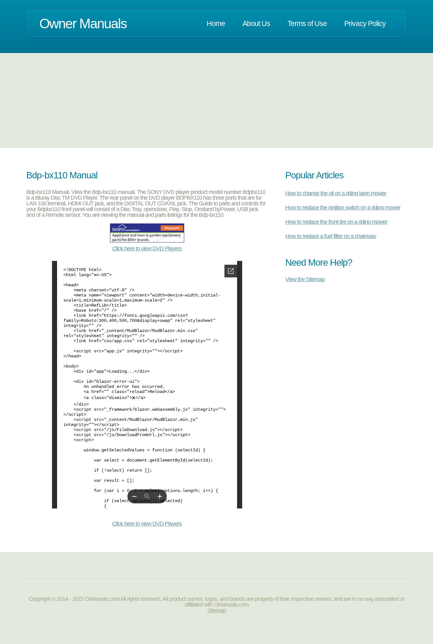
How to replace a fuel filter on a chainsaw (330, 236)
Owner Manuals (83, 23)
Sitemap (216, 610)
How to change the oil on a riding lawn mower (335, 193)
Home (216, 23)
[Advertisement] (216, 100)
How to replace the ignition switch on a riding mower (342, 207)
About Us (256, 23)
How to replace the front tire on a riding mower (336, 222)
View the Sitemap (305, 279)
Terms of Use (307, 23)
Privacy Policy (365, 23)
